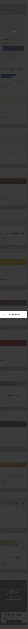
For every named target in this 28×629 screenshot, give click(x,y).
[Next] (25, 314)
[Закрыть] (25, 312)
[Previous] (3, 314)
